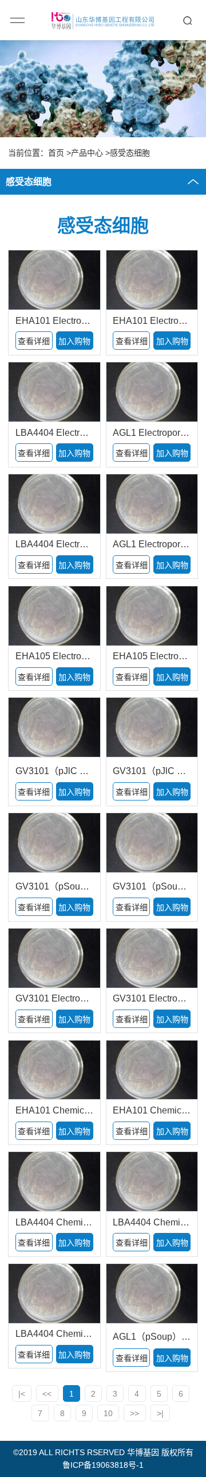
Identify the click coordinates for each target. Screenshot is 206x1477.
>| (160, 1413)
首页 (56, 152)
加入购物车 (74, 343)
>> (134, 1413)
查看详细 (34, 341)
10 (108, 1413)
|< (21, 1393)
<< (47, 1393)
